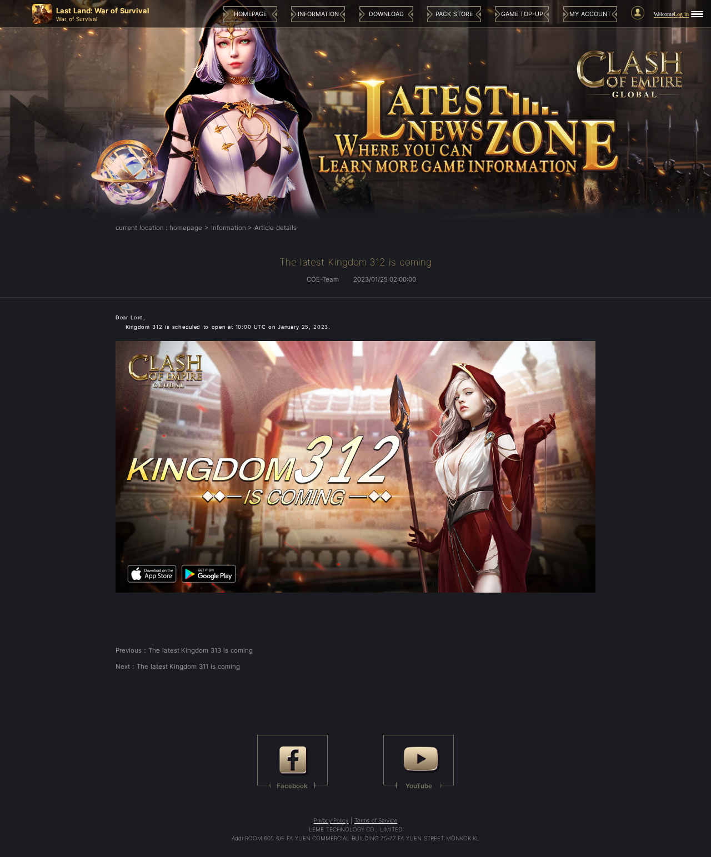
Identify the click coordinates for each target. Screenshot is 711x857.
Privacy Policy (331, 820)
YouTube (418, 786)
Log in (681, 14)
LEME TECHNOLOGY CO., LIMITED (355, 829)
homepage (185, 228)
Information (228, 228)
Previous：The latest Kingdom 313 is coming (184, 650)
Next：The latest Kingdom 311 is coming (178, 666)
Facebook (292, 786)
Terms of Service (375, 820)
